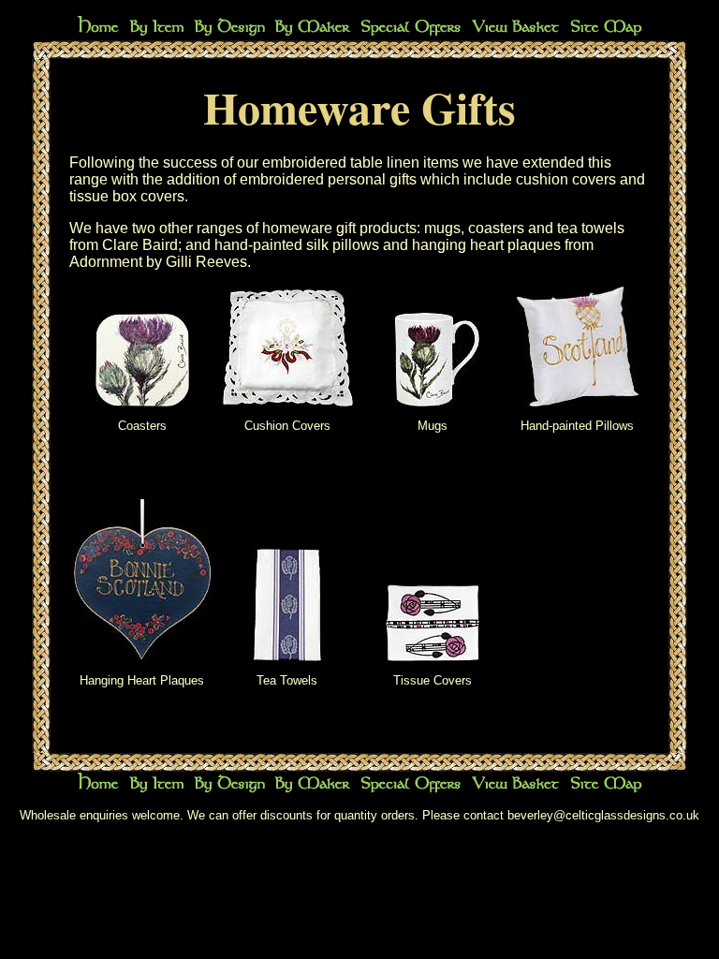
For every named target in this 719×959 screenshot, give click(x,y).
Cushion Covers (287, 426)
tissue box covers (126, 196)
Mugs (433, 426)
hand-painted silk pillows (296, 245)
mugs (442, 228)
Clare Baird (140, 245)
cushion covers (566, 179)
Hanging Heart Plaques (142, 680)
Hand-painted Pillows (577, 426)
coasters (496, 228)
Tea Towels (287, 680)
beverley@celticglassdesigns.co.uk (603, 815)
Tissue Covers (432, 680)
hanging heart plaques (486, 245)
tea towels (590, 228)
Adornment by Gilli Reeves (158, 262)
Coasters (142, 426)
